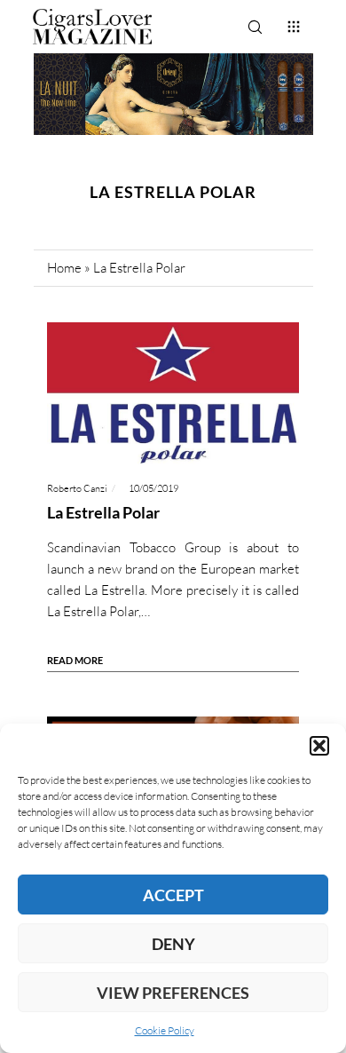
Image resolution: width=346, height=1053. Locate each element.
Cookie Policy (164, 1030)
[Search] (254, 26)
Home (64, 267)
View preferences (173, 992)
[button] (319, 746)
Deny (173, 944)
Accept (173, 895)
